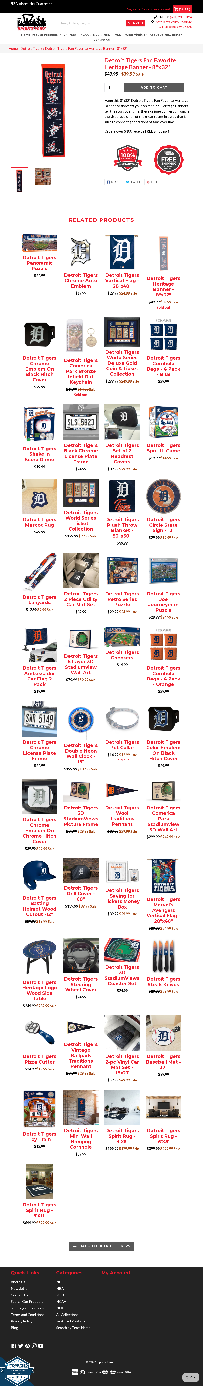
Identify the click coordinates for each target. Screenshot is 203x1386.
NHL (109, 34)
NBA (74, 34)
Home (25, 34)
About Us (156, 34)
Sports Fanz (105, 1362)
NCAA (86, 34)
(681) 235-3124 (181, 17)
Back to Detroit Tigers (104, 1246)
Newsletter (173, 34)
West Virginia (137, 34)
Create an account (156, 9)
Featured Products (71, 1321)
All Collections (67, 1314)
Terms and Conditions (27, 1314)
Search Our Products (27, 1301)
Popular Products (45, 34)
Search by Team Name (73, 1327)
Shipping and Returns (27, 1308)
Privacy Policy (21, 1321)
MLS (119, 34)
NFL (64, 34)
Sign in (132, 9)
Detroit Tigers (31, 48)
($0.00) (184, 9)
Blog (14, 1327)
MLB (98, 34)
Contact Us (101, 39)
